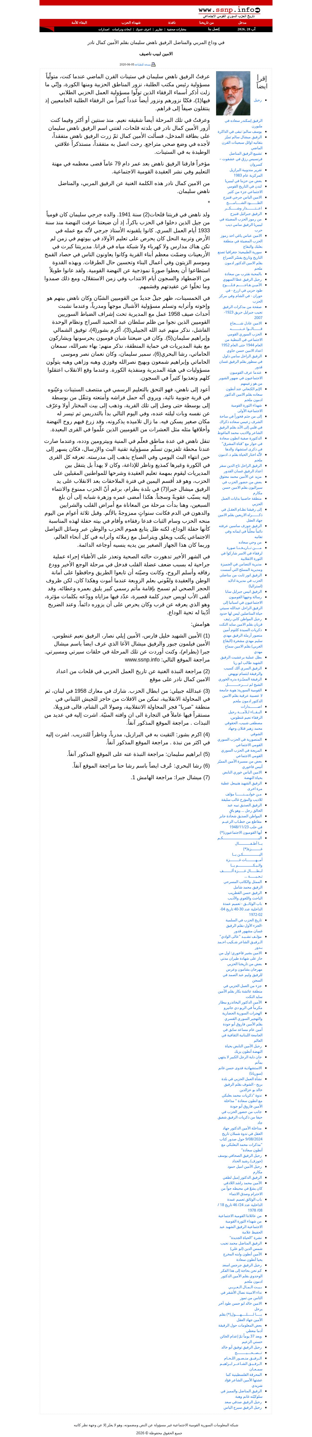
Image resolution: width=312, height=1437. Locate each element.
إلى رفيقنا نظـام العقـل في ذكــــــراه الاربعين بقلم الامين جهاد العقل (240, 515)
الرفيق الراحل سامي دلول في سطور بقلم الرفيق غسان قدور (240, 361)
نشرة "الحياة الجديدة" (246, 1237)
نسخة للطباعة (143, 64)
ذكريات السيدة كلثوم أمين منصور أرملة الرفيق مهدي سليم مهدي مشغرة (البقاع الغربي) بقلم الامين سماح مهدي (242, 640)
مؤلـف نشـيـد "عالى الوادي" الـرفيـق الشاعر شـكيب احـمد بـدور (239, 942)
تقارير (159, 29)
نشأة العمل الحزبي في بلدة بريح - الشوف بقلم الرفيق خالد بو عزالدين (242, 1084)
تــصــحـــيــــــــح (248, 1352)
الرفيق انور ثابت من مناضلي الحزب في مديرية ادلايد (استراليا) (240, 580)
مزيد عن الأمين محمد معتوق (240, 476)
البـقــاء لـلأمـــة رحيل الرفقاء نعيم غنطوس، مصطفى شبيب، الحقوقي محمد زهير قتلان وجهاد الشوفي (243, 722)
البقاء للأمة (79, 22)
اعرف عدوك (143, 29)
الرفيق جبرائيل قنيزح (246, 213)
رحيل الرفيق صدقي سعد (243, 1401)
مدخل (242, 22)
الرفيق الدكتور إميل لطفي (242, 1177)
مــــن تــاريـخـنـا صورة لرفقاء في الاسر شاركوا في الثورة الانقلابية (241, 553)
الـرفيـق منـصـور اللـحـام (243, 1358)
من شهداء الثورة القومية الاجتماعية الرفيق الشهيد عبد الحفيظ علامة (240, 1227)
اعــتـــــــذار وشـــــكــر (243, 208)
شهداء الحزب (131, 22)
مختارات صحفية (176, 29)
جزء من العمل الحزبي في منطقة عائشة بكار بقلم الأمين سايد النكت (240, 991)
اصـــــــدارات (251, 706)
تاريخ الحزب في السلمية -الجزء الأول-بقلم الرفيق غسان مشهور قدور (244, 925)
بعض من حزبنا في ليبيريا (243, 180)
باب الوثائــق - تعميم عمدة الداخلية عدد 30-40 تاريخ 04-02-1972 (241, 909)
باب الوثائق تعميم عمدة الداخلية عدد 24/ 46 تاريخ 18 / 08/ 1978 (240, 1205)
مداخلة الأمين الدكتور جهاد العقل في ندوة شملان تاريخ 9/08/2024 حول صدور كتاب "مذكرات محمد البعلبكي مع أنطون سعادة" (240, 1139)
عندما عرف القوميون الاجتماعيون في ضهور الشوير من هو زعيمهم (240, 378)
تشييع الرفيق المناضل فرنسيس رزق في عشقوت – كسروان (240, 159)
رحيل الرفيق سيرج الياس (243, 1407)
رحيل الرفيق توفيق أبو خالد (241, 1347)
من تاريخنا (206, 22)
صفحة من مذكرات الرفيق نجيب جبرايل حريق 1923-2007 (242, 312)
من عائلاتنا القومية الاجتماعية (240, 1215)
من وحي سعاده (250, 542)
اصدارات (103, 29)
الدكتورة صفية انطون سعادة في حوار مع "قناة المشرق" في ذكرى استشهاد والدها (241, 444)
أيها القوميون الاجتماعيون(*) (241, 832)
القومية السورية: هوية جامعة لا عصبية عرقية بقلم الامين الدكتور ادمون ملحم (240, 695)
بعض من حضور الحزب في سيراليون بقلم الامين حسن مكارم (242, 487)
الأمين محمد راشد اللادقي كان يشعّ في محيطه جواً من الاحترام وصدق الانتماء (241, 1188)
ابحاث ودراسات (121, 29)
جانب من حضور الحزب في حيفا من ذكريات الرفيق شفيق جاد (240, 1117)
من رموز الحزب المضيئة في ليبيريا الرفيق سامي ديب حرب (240, 225)
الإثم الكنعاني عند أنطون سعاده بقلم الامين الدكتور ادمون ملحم (243, 394)
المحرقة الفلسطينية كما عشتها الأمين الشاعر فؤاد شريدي (243, 1380)
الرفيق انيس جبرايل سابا (243, 591)
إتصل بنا (213, 29)
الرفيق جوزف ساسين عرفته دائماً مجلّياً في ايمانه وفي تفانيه (240, 531)
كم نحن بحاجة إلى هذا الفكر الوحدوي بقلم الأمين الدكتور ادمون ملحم (241, 1276)
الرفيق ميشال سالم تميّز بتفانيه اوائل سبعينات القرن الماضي (242, 142)
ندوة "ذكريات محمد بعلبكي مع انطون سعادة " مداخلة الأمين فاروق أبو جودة (242, 1101)
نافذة (172, 22)
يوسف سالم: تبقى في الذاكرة (240, 131)
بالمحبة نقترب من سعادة (243, 273)
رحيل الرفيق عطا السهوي (242, 279)
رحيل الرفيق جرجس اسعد (242, 1264)
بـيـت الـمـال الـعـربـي (245, 1286)
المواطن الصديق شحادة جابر (240, 815)
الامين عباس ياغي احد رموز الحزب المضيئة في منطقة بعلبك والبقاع (241, 241)
